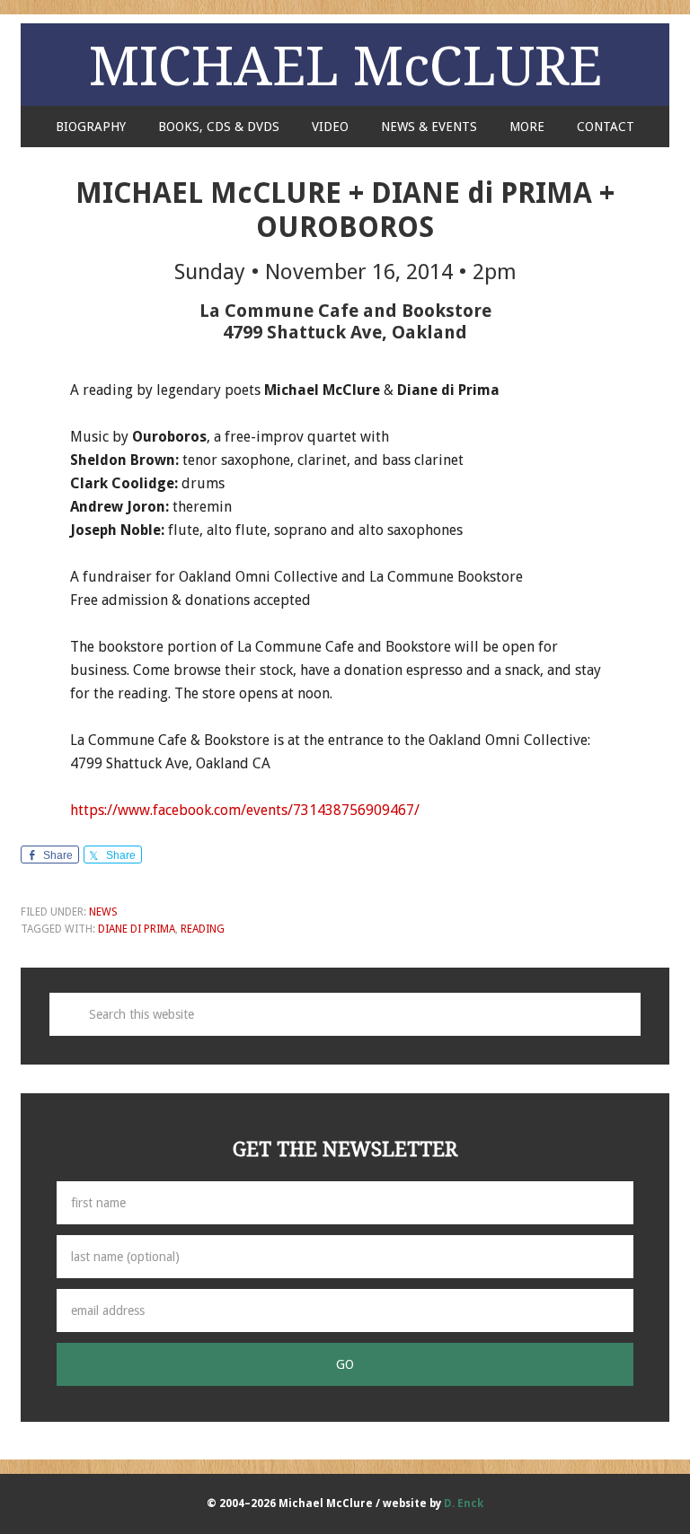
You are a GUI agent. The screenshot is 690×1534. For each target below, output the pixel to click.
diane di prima (136, 929)
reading (203, 929)
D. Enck (463, 1503)
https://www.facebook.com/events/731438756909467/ (245, 810)
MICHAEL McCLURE (345, 64)
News (103, 912)
